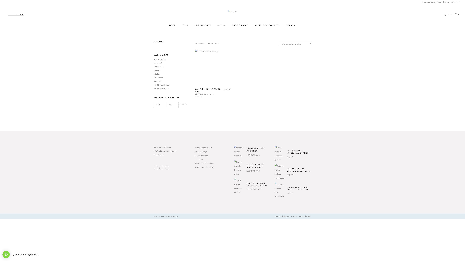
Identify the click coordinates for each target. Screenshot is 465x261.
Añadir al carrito (213, 69)
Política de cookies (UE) (204, 167)
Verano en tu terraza (162, 88)
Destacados (158, 67)
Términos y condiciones (204, 163)
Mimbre (157, 74)
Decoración (158, 63)
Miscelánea (158, 77)
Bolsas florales (159, 59)
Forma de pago (429, 2)
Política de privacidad (203, 147)
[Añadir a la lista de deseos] (198, 54)
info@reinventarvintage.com (165, 151)
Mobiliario (158, 81)
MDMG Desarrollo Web (300, 216)
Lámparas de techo (203, 94)
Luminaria (199, 96)
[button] (6, 254)
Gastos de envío (443, 2)
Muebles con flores (161, 85)
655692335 (159, 154)
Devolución (455, 2)
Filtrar (183, 104)
